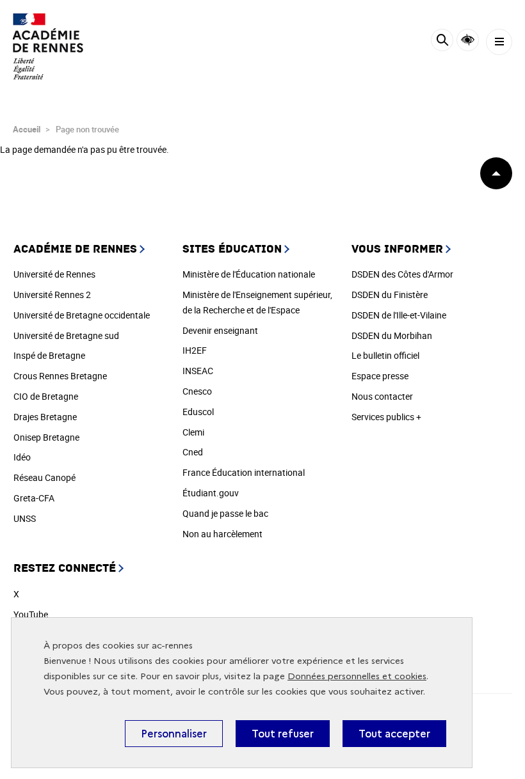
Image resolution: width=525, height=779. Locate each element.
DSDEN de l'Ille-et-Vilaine (398, 315)
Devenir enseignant (220, 330)
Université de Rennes (54, 274)
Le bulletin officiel (385, 355)
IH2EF (194, 350)
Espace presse (379, 376)
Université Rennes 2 (52, 294)
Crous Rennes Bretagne (60, 376)
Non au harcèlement (222, 534)
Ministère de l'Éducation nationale (248, 274)
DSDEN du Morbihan (391, 335)
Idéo (22, 457)
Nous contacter (382, 396)
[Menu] (499, 42)
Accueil (26, 129)
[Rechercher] (442, 42)
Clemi (193, 432)
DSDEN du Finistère (389, 294)
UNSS (24, 518)
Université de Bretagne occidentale (81, 315)
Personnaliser (174, 733)
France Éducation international (243, 472)
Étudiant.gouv (210, 493)
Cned (192, 452)
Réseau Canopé (44, 477)
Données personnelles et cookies (356, 676)
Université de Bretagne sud (66, 335)
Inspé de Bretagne (49, 355)
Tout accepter (394, 733)
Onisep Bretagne (46, 437)
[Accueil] (48, 46)
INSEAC (197, 371)
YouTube (30, 614)
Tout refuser (283, 733)
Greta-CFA (33, 498)
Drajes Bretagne (45, 417)
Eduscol (198, 411)
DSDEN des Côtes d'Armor (402, 274)
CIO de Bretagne (45, 396)
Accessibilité (467, 40)
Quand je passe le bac (225, 513)
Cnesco (197, 391)
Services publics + (386, 417)
